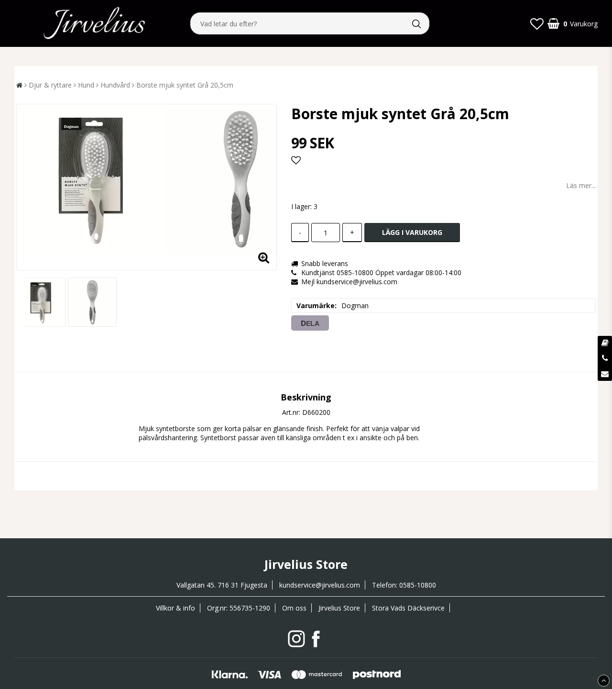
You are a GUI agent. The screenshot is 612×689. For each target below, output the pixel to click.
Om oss (294, 607)
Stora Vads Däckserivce (408, 607)
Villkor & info (175, 607)
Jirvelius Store (339, 607)
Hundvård (115, 84)
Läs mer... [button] (581, 185)
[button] (537, 23)
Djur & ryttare (50, 84)
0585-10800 (417, 584)
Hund (86, 84)
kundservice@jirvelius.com (319, 584)
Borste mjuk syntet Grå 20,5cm (184, 84)
